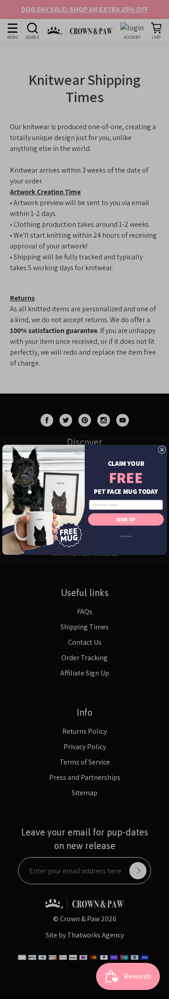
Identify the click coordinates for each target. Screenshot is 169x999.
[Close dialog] (161, 449)
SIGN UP (125, 519)
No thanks (126, 535)
